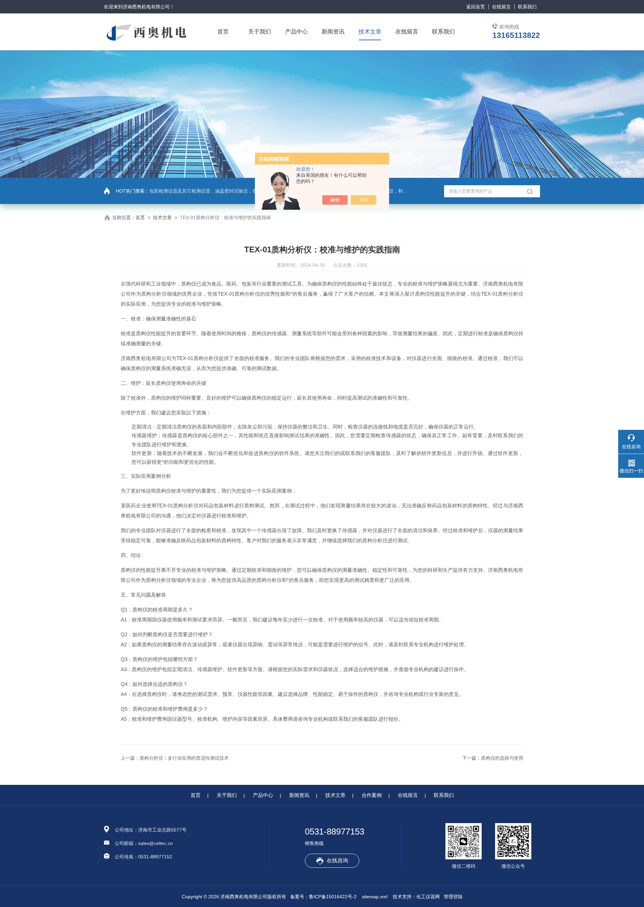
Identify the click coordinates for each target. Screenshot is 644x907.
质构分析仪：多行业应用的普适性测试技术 (184, 758)
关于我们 (259, 32)
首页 (223, 32)
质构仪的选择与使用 (502, 758)
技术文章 (370, 32)
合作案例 (372, 795)
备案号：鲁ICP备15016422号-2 (323, 896)
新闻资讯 (333, 32)
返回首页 (475, 6)
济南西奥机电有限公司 (146, 6)
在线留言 (501, 6)
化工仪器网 (428, 896)
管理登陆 (453, 896)
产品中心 (296, 32)
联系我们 (527, 6)
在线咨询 (337, 860)
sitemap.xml (374, 896)
